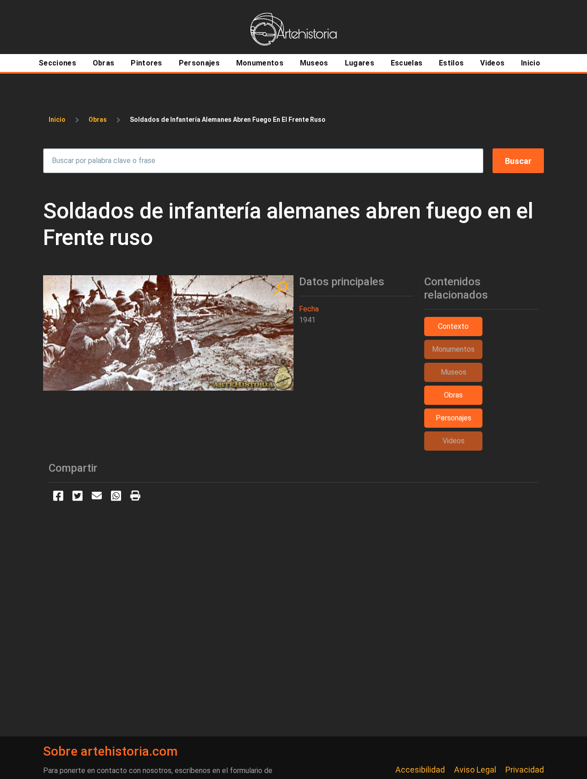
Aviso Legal (475, 769)
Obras (98, 119)
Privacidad (524, 769)
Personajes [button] (453, 418)
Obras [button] (453, 395)
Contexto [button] (453, 326)
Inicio (57, 119)
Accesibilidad (420, 769)
